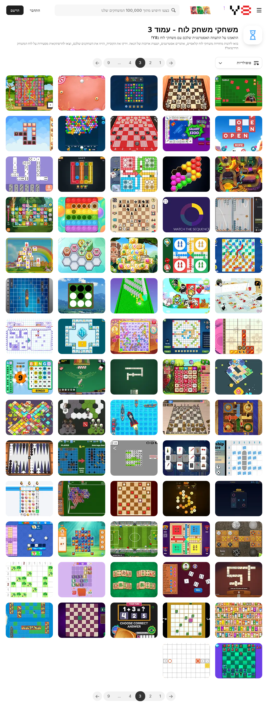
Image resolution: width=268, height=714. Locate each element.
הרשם (14, 10)
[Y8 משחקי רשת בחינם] (240, 10)
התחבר (35, 10)
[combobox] (238, 63)
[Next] (97, 63)
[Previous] (171, 63)
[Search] (174, 10)
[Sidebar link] (259, 10)
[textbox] (238, 62)
